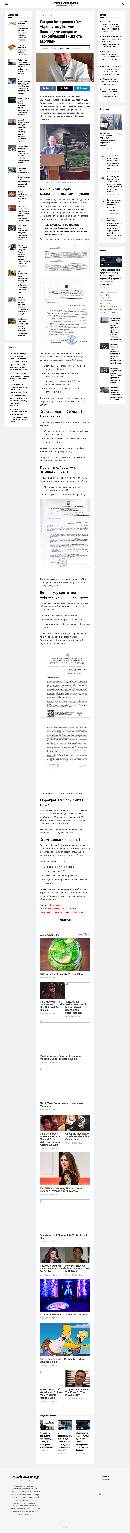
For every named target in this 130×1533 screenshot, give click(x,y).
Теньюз (49, 119)
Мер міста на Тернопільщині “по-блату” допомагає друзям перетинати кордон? (107, 139)
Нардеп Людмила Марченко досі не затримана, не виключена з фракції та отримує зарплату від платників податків (114, 184)
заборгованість (46, 912)
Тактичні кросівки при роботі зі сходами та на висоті (23, 196)
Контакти (105, 1476)
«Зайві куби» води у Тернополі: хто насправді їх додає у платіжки (111, 81)
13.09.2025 (77, 48)
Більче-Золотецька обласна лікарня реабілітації (58, 909)
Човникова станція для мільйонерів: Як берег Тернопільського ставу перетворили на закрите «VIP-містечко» (24, 177)
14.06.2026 (44, 1450)
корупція (81, 1428)
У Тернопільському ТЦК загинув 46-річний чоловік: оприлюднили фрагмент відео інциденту (65, 1441)
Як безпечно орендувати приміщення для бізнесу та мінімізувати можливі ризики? (24, 67)
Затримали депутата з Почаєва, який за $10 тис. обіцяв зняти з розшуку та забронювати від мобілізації (19, 401)
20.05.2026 (81, 1453)
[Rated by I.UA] (104, 1494)
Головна (43, 15)
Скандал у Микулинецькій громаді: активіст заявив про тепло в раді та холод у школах (116, 375)
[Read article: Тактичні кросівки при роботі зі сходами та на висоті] (12, 194)
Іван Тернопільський (60, 48)
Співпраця (105, 1480)
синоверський (78, 912)
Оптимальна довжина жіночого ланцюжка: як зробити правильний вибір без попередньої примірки (23, 30)
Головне (51, 15)
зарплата (58, 912)
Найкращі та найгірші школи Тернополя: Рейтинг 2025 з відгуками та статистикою (114, 205)
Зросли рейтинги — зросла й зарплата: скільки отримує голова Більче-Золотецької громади (111, 57)
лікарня (67, 912)
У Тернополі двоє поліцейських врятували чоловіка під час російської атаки (23, 233)
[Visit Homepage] (65, 3)
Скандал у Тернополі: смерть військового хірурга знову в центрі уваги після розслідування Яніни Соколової (116, 354)
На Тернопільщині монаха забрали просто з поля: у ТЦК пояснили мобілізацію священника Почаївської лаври (111, 41)
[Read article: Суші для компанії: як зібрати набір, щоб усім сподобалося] (12, 47)
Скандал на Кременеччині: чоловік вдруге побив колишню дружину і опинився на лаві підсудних (23, 213)
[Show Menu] (6, 4)
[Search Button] (123, 4)
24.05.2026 (62, 1453)
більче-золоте (54, 905)
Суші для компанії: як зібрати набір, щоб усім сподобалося (23, 49)
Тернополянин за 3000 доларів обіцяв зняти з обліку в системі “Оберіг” (19, 367)
